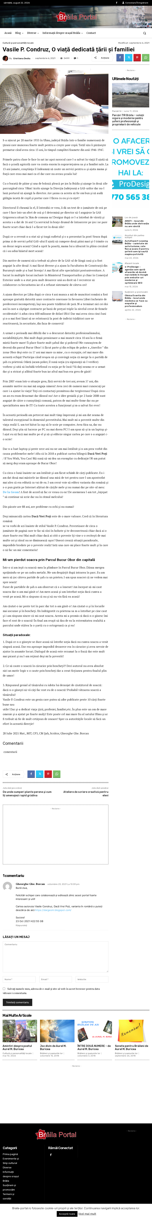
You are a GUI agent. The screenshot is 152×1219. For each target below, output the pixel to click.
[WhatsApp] (145, 57)
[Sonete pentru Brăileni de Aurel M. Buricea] (132, 1031)
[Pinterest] (137, 57)
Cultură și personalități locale (18, 43)
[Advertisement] (55, 836)
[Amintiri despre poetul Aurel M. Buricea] (20, 1031)
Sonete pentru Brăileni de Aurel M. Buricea (131, 1047)
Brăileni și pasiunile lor (51, 1053)
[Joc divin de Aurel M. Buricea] (57, 1031)
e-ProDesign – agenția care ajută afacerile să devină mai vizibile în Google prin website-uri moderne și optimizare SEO (136, 275)
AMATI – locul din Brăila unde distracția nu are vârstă (137, 224)
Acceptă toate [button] (67, 1213)
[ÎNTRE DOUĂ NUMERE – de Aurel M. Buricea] (94, 1031)
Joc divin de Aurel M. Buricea (53, 1047)
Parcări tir (117, 111)
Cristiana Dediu (21, 58)
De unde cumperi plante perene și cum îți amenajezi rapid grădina (27, 793)
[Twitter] (128, 57)
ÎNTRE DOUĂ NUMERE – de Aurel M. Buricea (94, 1047)
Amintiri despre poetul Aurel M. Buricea (17, 1047)
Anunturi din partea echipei (134, 236)
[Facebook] (117, 3)
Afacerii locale (132, 263)
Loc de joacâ (131, 218)
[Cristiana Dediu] (6, 58)
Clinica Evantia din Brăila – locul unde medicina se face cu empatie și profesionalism (136, 300)
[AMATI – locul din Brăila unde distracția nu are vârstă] (117, 222)
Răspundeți (21, 925)
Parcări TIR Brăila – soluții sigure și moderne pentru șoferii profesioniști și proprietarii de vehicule (128, 120)
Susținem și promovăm (136, 292)
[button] (144, 33)
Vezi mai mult (87, 1213)
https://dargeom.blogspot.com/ (53, 910)
